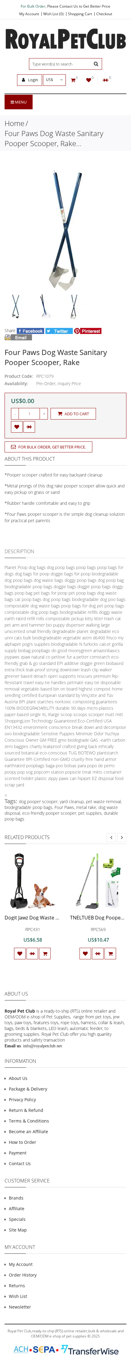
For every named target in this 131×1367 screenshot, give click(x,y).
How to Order (22, 1142)
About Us (18, 1078)
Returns (17, 1285)
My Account (29, 14)
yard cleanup (72, 801)
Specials (17, 1219)
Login (32, 80)
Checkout (104, 14)
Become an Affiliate (28, 1131)
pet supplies (90, 813)
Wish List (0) (53, 14)
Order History (23, 1275)
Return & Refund (26, 1110)
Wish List (18, 1296)
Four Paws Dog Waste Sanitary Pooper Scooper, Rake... (54, 138)
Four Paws (64, 807)
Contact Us (20, 1163)
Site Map (18, 1230)
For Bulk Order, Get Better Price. (51, 447)
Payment (18, 1153)
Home (14, 123)
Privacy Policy (22, 1099)
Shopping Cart (80, 14)
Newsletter (20, 1307)
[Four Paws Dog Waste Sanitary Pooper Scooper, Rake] (17, 306)
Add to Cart (76, 413)
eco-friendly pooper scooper (49, 813)
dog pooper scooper (38, 801)
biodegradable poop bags (28, 807)
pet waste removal (103, 801)
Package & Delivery (28, 1089)
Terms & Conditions (29, 1121)
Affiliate (16, 1208)
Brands (16, 1198)
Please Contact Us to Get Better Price (78, 6)
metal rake (86, 807)
